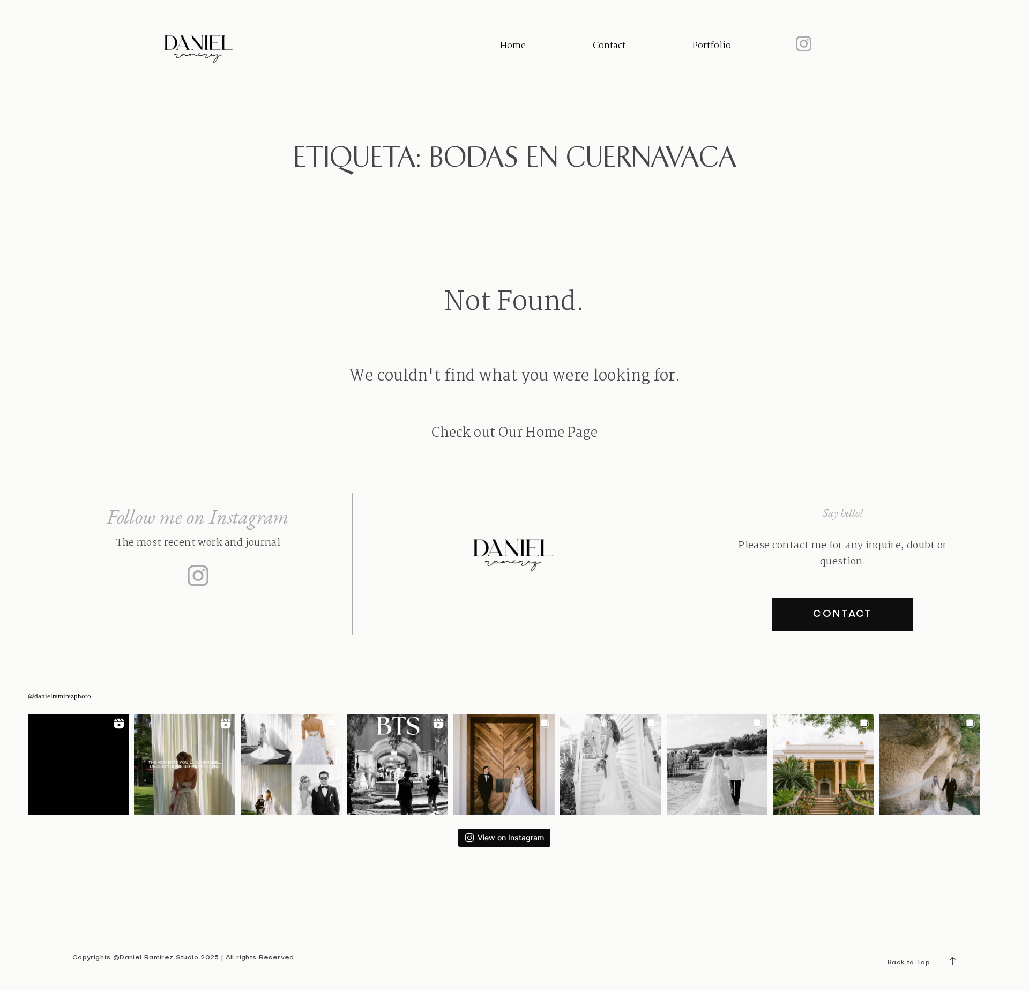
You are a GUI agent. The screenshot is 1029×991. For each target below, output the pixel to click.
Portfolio (711, 46)
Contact (609, 46)
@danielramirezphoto (59, 696)
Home (513, 46)
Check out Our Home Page (514, 433)
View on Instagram (511, 837)
